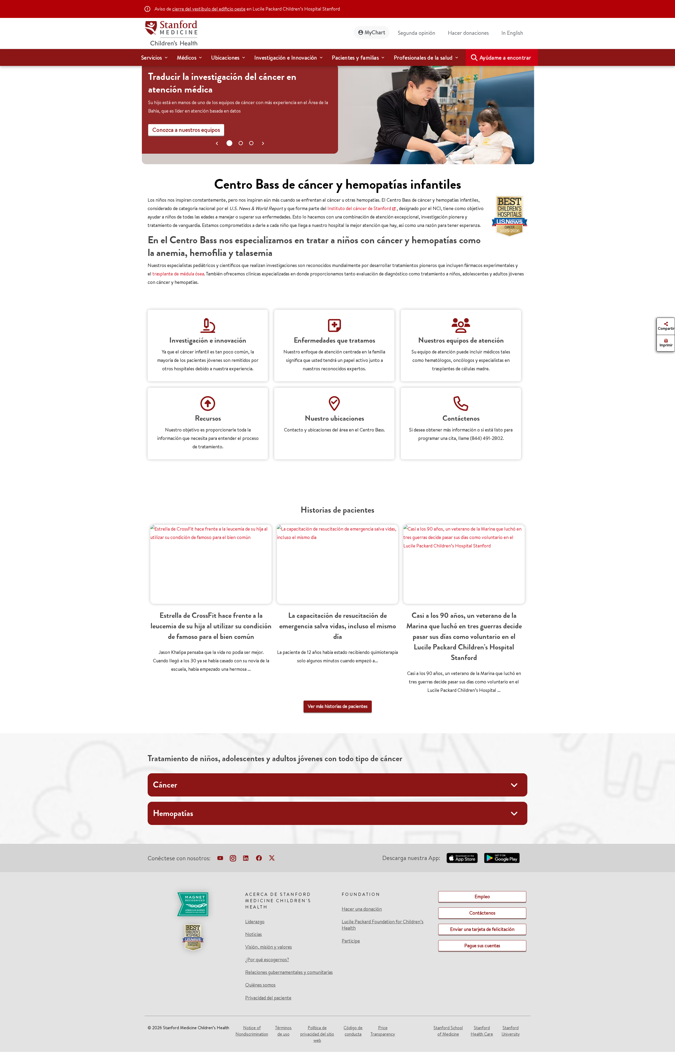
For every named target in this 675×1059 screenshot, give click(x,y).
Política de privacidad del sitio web (317, 1034)
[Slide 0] (229, 143)
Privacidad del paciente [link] (268, 997)
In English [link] (512, 32)
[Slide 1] (241, 143)
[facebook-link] (258, 859)
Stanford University (511, 1031)
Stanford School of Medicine (448, 1031)
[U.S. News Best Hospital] (193, 937)
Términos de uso (283, 1031)
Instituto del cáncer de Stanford (359, 208)
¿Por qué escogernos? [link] (267, 959)
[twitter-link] (272, 859)
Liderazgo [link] (254, 922)
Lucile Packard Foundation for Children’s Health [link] (382, 925)
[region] (338, 111)
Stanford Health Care (482, 1031)
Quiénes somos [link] (260, 985)
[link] (514, 33)
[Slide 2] (251, 143)
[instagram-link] (233, 859)
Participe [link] (351, 940)
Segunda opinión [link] (416, 32)
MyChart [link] (375, 32)
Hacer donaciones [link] (468, 32)
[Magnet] (193, 904)
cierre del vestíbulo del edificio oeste (208, 9)
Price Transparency (382, 1031)
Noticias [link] (253, 934)
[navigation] (337, 57)
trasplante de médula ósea (178, 273)
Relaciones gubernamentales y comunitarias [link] (289, 972)
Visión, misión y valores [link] (268, 947)
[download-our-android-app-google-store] (502, 858)
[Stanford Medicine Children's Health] (170, 32)
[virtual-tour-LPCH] (220, 859)
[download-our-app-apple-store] (462, 858)
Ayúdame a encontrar (505, 57)
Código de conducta (353, 1031)
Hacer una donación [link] (362, 909)
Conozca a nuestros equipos (186, 130)
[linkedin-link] (245, 859)
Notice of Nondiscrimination (251, 1031)
